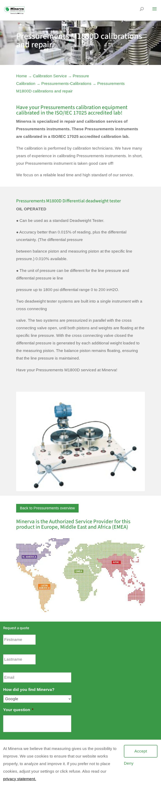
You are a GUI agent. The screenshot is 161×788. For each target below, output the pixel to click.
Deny (129, 763)
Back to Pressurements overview (47, 508)
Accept (140, 751)
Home (21, 76)
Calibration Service (50, 76)
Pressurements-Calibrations (66, 83)
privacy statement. (19, 779)
